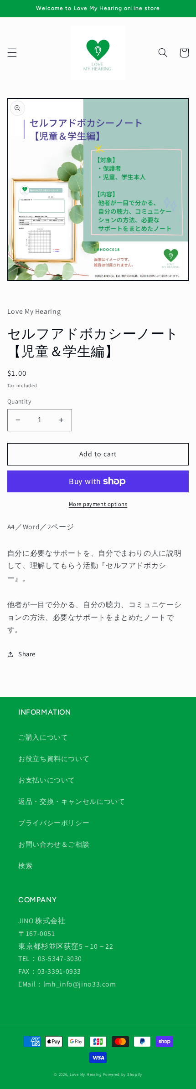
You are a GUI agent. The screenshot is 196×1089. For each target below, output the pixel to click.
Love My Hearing (86, 1074)
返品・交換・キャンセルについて (71, 801)
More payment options (98, 504)
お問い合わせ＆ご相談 (53, 844)
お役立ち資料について (53, 758)
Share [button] (27, 653)
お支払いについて (46, 780)
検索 (25, 865)
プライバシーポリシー (53, 822)
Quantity (19, 401)
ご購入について (43, 737)
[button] (11, 52)
